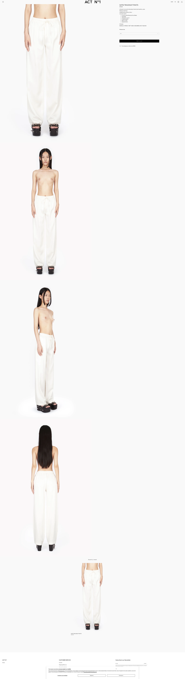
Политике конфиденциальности (90, 671)
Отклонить (121, 675)
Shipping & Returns (63, 664)
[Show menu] (3, 1)
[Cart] (182, 1)
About (3, 662)
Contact (60, 662)
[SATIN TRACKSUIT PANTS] (92, 597)
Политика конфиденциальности (138, 665)
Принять (92, 675)
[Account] (178, 1)
